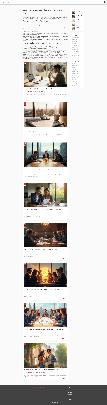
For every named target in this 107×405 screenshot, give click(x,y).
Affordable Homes (75, 51)
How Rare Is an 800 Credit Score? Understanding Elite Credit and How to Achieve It (43, 289)
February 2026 (75, 67)
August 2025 (74, 79)
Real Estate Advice (75, 53)
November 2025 (75, 73)
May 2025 (74, 85)
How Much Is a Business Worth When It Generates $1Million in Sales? (40, 129)
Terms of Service (69, 392)
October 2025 (75, 75)
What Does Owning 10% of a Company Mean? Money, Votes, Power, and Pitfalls (42, 169)
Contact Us (69, 396)
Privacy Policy (69, 394)
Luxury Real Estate (76, 41)
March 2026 (74, 65)
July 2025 (74, 81)
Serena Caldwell (29, 91)
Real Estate (74, 43)
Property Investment (76, 55)
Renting (74, 47)
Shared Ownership (76, 39)
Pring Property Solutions (7, 2)
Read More (64, 97)
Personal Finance (75, 49)
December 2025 (75, 71)
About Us (69, 389)
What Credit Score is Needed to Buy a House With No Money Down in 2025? (41, 369)
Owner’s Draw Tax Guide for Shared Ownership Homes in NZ (38, 88)
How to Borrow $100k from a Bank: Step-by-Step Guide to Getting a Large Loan (42, 209)
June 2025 (74, 83)
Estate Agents (75, 45)
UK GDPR (69, 399)
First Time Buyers (75, 37)
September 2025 (75, 77)
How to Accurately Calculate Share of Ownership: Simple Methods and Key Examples (43, 329)
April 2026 (74, 63)
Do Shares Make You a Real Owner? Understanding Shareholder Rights (40, 249)
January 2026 (75, 69)
